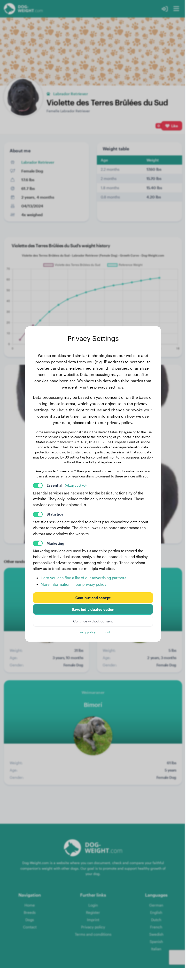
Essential (66, 485)
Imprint (105, 632)
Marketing (55, 543)
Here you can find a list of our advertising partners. (84, 578)
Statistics (54, 514)
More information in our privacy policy (73, 584)
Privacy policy (86, 632)
